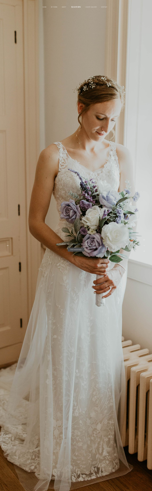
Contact (104, 7)
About (64, 7)
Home (45, 7)
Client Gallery (91, 7)
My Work (54, 7)
